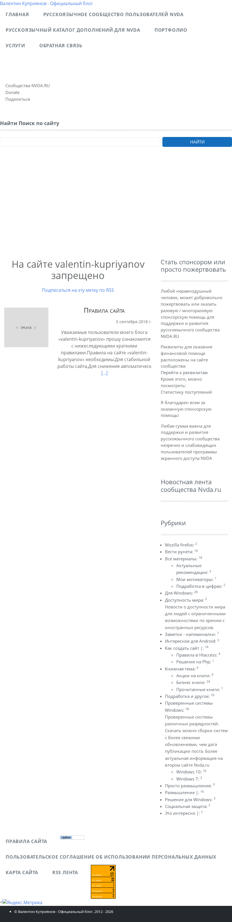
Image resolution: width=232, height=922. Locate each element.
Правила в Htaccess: (198, 655)
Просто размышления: (189, 785)
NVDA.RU (170, 336)
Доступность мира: (186, 600)
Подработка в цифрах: (200, 586)
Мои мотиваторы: (196, 579)
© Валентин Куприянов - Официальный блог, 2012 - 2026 (63, 911)
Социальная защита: (187, 806)
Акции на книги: (194, 675)
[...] (104, 373)
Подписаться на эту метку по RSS (78, 290)
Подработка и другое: (189, 696)
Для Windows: (181, 593)
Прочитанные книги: (199, 689)
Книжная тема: (181, 669)
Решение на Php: (195, 661)
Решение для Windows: (190, 799)
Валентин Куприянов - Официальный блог (46, 3)
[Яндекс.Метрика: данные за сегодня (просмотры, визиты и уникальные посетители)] (22, 902)
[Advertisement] (116, 210)
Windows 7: (189, 779)
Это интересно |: (184, 813)
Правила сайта (104, 310)
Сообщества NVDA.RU (27, 85)
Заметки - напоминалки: (192, 634)
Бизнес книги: (193, 682)
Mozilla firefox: (181, 545)
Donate (12, 92)
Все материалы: (183, 558)
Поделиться (17, 99)
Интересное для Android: (192, 641)
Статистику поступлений (186, 392)
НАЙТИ (197, 142)
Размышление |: (184, 792)
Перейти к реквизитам (184, 372)
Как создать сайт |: (186, 648)
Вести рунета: (181, 551)
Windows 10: (191, 772)
